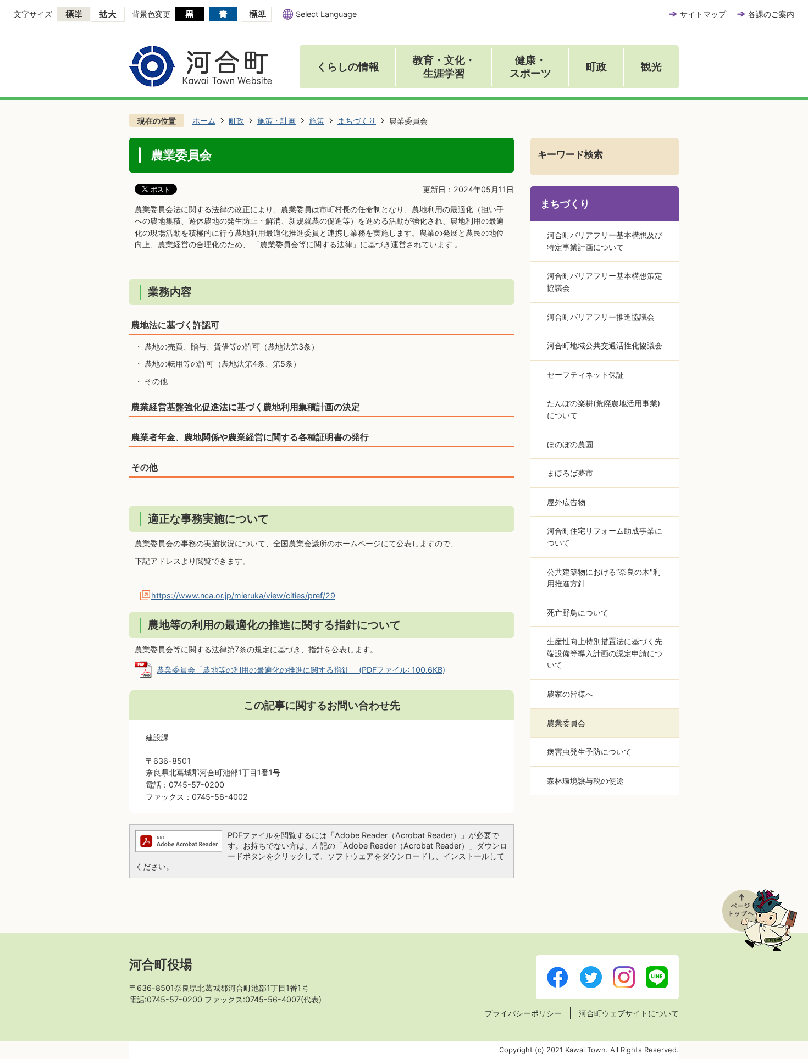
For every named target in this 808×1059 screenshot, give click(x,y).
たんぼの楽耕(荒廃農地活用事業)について (603, 409)
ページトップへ (759, 920)
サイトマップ (703, 14)
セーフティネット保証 (585, 374)
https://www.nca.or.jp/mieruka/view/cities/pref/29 (243, 595)
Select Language (326, 14)
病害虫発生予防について (589, 751)
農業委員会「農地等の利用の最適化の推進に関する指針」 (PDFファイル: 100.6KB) (301, 669)
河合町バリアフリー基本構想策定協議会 (604, 281)
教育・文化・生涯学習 (444, 67)
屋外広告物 (566, 502)
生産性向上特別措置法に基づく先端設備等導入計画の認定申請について (604, 652)
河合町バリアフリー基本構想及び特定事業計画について (604, 241)
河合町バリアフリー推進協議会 (601, 316)
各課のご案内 (771, 14)
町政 (596, 66)
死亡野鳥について (577, 612)
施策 (316, 120)
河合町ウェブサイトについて (629, 1013)
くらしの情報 (348, 66)
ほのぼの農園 (570, 444)
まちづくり (356, 120)
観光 (651, 66)
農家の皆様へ (570, 693)
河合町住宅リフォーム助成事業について (604, 536)
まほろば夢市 (570, 473)
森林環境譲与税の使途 (585, 780)
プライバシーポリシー (523, 1013)
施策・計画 (276, 120)
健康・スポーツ (530, 67)
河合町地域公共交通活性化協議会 (604, 345)
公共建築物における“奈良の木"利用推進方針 (604, 578)
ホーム (203, 120)
